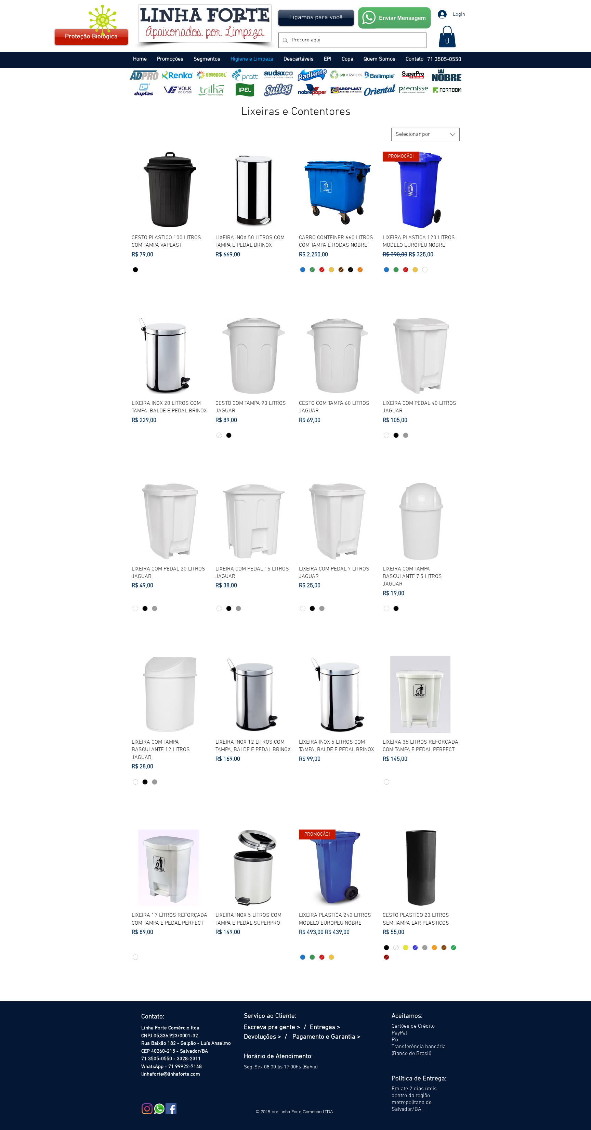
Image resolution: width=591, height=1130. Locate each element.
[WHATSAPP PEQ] (159, 1108)
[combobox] (425, 134)
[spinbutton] (170, 286)
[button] (316, 18)
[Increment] (203, 286)
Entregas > (325, 1027)
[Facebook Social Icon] (171, 1108)
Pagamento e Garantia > (326, 1037)
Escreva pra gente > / (277, 1027)
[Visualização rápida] (170, 190)
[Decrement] (137, 286)
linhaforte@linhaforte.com (170, 1074)
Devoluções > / (268, 1037)
